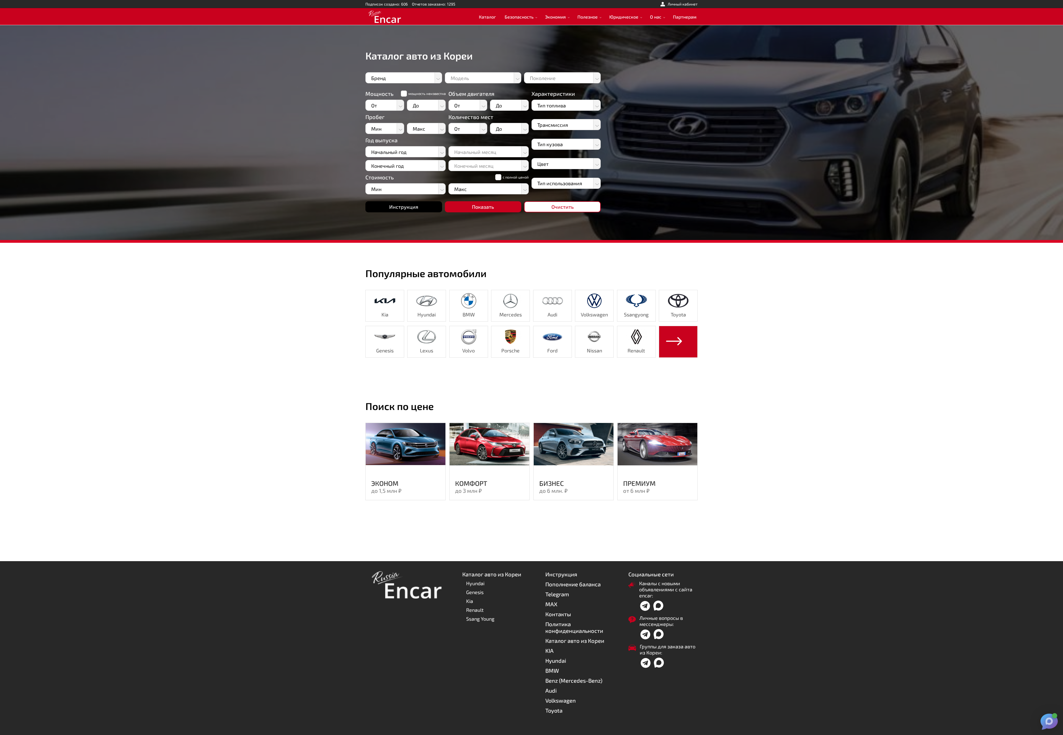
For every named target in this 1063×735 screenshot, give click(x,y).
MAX (551, 604)
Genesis (475, 592)
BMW (552, 670)
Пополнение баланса (573, 584)
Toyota (554, 710)
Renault (475, 610)
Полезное (587, 16)
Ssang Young (480, 619)
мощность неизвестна (427, 93)
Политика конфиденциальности (574, 627)
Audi (551, 690)
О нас (655, 16)
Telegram (557, 594)
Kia (469, 601)
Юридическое (623, 16)
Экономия (555, 16)
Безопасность (519, 16)
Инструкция (561, 574)
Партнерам (684, 16)
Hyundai (475, 583)
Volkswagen (560, 700)
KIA (549, 650)
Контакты (558, 614)
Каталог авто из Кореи (574, 640)
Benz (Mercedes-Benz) (573, 680)
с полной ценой (516, 177)
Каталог (487, 16)
